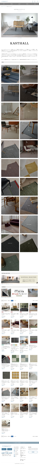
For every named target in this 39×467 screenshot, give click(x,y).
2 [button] (19, 37)
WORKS (27, 3)
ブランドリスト (4, 6)
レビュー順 (15, 300)
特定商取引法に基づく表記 (23, 456)
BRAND (12, 3)
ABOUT (19, 3)
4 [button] (21, 37)
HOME (2, 6)
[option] (19, 25)
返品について (22, 454)
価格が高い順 (9, 300)
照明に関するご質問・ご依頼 (22, 460)
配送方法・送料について (23, 451)
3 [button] (20, 37)
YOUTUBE (16, 450)
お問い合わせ (4, 449)
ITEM (4, 3)
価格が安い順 (5, 300)
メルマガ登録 (9, 449)
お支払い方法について (23, 449)
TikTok (16, 451)
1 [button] (17, 37)
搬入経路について (22, 452)
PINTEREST (16, 454)
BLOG (35, 3)
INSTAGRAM (16, 448)
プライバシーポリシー (23, 458)
